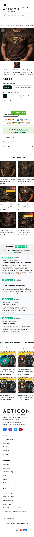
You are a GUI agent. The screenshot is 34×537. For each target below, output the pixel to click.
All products (10, 25)
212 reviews (24, 250)
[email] (14, 422)
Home (2, 25)
